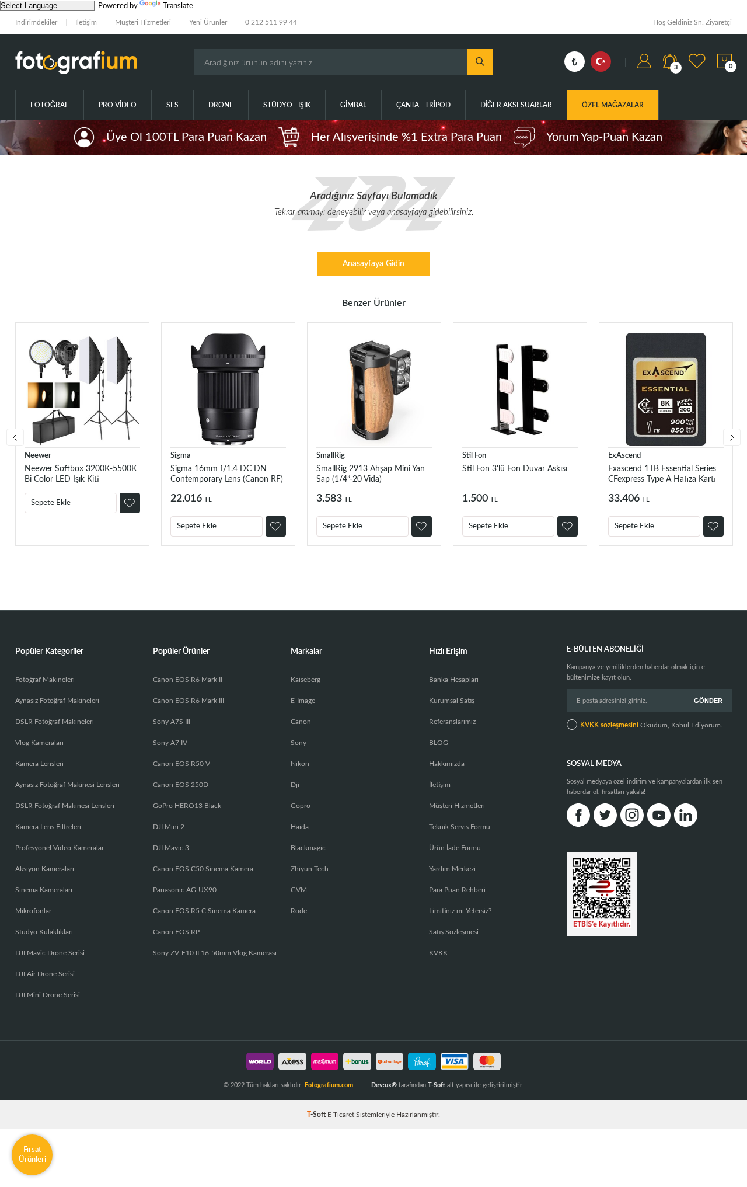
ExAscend (624, 456)
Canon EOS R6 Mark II (187, 679)
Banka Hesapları (454, 679)
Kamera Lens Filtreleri (48, 826)
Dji (295, 784)
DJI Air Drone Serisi (45, 973)
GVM (299, 889)
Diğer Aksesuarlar (516, 105)
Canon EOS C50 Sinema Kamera (203, 868)
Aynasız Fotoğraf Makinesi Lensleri (67, 784)
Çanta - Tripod (423, 105)
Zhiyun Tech (310, 868)
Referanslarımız (452, 721)
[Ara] (480, 62)
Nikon (300, 763)
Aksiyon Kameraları (44, 868)
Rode (299, 910)
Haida (300, 826)
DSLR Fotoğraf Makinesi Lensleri (64, 805)
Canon (301, 721)
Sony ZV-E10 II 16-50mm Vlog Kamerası (215, 952)
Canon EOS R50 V (181, 763)
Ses (172, 105)
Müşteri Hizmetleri (143, 22)
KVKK (438, 952)
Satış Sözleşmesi (454, 931)
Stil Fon (474, 456)
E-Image (303, 700)
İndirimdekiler (36, 22)
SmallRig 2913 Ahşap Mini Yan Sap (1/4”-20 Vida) (370, 474)
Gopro (300, 805)
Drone (220, 105)
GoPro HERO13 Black (187, 805)
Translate (178, 6)
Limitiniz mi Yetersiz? (460, 910)
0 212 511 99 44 (271, 22)
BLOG (438, 742)
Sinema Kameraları (43, 889)
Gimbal (353, 105)
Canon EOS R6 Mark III (188, 700)
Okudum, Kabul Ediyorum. (651, 725)
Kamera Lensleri (39, 763)
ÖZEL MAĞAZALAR (613, 105)
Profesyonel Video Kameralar (59, 847)
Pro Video (118, 105)
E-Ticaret (340, 1114)
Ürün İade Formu (455, 847)
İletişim (86, 22)
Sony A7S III (171, 721)
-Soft (317, 1114)
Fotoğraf (49, 105)
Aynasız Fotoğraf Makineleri (57, 700)
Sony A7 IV (170, 742)
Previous (15, 437)
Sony (298, 742)
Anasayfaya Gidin (373, 264)
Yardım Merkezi (452, 868)
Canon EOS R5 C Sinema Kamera (204, 910)
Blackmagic (308, 847)
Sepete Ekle (51, 503)
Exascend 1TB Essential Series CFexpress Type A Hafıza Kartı (662, 474)
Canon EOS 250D (180, 784)
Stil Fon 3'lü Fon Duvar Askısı (514, 469)
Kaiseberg (305, 679)
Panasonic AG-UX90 (185, 889)
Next (732, 437)
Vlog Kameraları (39, 742)
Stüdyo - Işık (286, 105)
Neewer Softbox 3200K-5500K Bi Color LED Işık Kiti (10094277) (81, 474)
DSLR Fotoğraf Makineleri (54, 721)
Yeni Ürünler (208, 22)
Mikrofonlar (33, 910)
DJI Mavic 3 (171, 847)
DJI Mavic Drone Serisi (50, 952)
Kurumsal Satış (451, 700)
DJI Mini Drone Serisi (47, 994)
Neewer (38, 456)
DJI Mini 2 (168, 826)
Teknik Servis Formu (459, 826)
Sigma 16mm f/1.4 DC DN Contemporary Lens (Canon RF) (226, 474)
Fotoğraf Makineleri (45, 679)
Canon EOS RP (176, 931)
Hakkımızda (447, 763)
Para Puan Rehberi (457, 889)
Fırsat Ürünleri (32, 1155)
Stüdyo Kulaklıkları (44, 931)
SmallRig (330, 456)
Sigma (180, 456)
